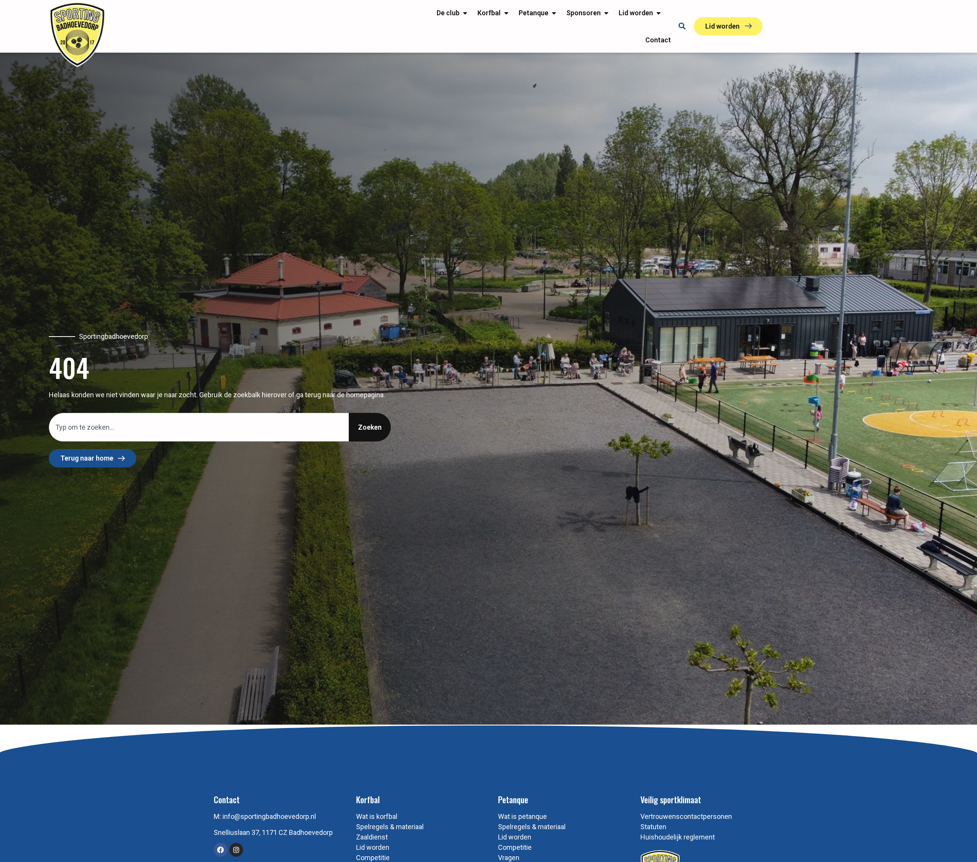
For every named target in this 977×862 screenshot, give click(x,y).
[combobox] (199, 427)
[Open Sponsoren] (606, 13)
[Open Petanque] (553, 13)
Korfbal (368, 799)
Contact (227, 799)
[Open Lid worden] (658, 13)
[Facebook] (220, 850)
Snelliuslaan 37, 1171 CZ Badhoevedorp (273, 832)
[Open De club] (464, 13)
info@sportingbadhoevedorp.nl (269, 816)
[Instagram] (236, 850)
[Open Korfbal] (506, 13)
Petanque (513, 799)
